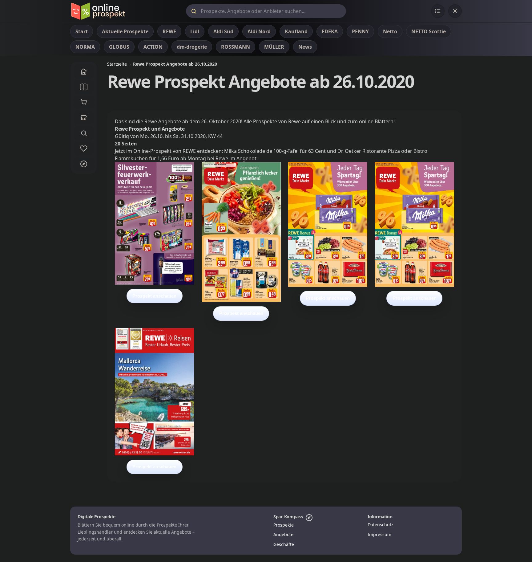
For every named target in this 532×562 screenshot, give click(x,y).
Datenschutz (380, 524)
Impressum (379, 534)
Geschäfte (283, 544)
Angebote (283, 534)
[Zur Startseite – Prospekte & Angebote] (98, 11)
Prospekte (283, 525)
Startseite (117, 64)
